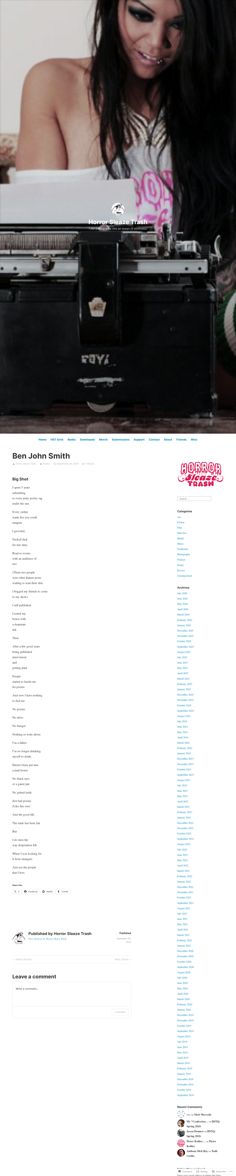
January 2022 (184, 881)
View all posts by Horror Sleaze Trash (47, 938)
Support (139, 439)
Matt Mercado (202, 1114)
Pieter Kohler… (196, 1141)
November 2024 (185, 700)
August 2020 (183, 972)
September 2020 (185, 967)
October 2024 (184, 705)
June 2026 (182, 598)
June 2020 (182, 983)
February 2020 (184, 1004)
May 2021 (182, 924)
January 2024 (184, 753)
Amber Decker (22, 960)
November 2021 (185, 892)
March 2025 (183, 678)
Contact (154, 439)
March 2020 (183, 999)
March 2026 (183, 614)
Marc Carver (122, 960)
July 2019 (182, 1041)
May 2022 (182, 860)
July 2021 (182, 913)
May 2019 (182, 1052)
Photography (183, 554)
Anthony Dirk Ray (197, 1151)
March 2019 (183, 1063)
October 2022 (184, 833)
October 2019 (184, 1025)
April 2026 (182, 609)
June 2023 (182, 790)
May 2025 (182, 667)
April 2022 (182, 865)
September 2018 (185, 1095)
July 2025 (182, 657)
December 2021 (185, 886)
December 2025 (185, 630)
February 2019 (184, 1068)
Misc (194, 439)
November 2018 (185, 1084)
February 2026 (184, 620)
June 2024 (182, 726)
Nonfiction (182, 549)
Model (180, 538)
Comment (120, 1012)
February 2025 (184, 684)
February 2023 (184, 812)
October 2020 (184, 961)
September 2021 (185, 903)
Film (179, 527)
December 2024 (185, 694)
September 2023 (185, 774)
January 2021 (184, 945)
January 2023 (184, 817)
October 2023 (184, 769)
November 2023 (185, 764)
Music (180, 543)
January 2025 (184, 689)
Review (181, 570)
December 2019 (185, 1015)
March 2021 (183, 935)
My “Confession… (197, 1121)
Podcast (181, 559)
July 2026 (182, 593)
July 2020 (182, 977)
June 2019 (182, 1047)
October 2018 (184, 1089)
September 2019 (185, 1031)
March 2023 (183, 806)
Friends (181, 439)
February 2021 (184, 940)
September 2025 (185, 646)
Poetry (46, 463)
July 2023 (182, 785)
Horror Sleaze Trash (118, 222)
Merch (103, 439)
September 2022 (185, 838)
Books (72, 439)
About (168, 439)
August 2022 (183, 844)
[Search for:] (194, 498)
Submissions (121, 439)
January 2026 (184, 625)
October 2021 (184, 897)
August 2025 (183, 652)
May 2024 (182, 732)
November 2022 (185, 828)
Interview (182, 533)
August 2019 (183, 1036)
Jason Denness (195, 1131)
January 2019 (184, 1073)
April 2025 (182, 673)
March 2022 (183, 870)
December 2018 (185, 1079)
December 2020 (185, 951)
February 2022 (184, 876)
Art (179, 517)
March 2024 (183, 742)
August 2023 (183, 780)
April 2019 (182, 1057)
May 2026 (182, 603)
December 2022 (185, 822)
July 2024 (182, 721)
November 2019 (185, 1020)
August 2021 (183, 908)
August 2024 (183, 716)
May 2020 (182, 988)
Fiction (180, 522)
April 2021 (182, 929)
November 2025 (185, 635)
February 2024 (184, 748)
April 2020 (182, 993)
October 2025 (184, 641)
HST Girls (57, 439)
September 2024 (185, 710)
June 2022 (182, 854)
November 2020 (185, 956)
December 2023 (185, 758)
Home (42, 439)
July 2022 (182, 849)
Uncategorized (184, 575)
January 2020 (184, 1009)
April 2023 (182, 801)
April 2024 (182, 737)
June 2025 (182, 662)
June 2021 (182, 918)
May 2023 (182, 796)
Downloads (87, 439)
